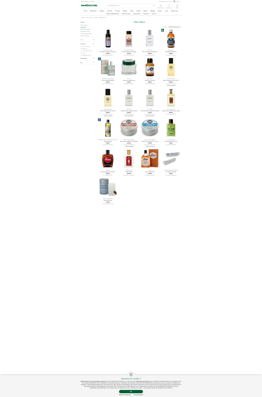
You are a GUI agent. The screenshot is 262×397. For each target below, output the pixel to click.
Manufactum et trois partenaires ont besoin (93, 381)
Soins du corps (89, 17)
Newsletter (92, 1)
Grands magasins (85, 1)
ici (116, 388)
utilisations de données (142, 381)
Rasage (95, 17)
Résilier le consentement (125, 394)
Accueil (83, 17)
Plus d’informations (138, 394)
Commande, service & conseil (165, 1)
